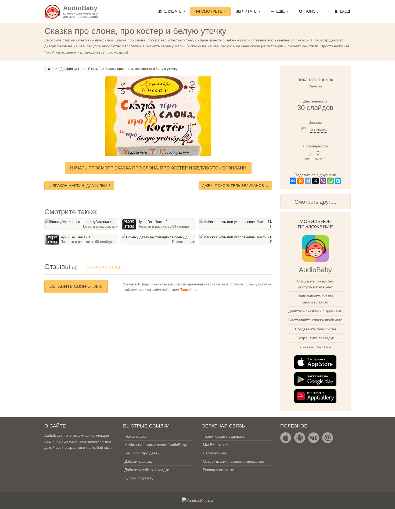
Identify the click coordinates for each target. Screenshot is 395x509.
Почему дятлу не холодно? (194, 237)
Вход (344, 11)
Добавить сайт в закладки (146, 470)
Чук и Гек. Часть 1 (75, 237)
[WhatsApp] (330, 181)
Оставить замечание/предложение (233, 461)
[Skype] (338, 181)
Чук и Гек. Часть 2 (152, 222)
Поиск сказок (135, 436)
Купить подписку (138, 478)
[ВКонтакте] (293, 181)
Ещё (280, 11)
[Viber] (323, 181)
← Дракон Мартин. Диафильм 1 (79, 185)
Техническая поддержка (224, 436)
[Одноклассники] (300, 181)
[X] (315, 181)
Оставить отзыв (104, 267)
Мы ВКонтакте (215, 445)
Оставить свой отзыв (76, 286)
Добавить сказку (138, 461)
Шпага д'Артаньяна (97, 222)
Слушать (173, 11)
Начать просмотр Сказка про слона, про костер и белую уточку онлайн (158, 168)
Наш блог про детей (142, 453)
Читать (249, 11)
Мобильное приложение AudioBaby (155, 445)
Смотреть (211, 11)
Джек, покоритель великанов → (235, 185)
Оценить (315, 86)
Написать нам (215, 453)
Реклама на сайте (218, 470)
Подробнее (188, 290)
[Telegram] (308, 181)
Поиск (310, 11)
